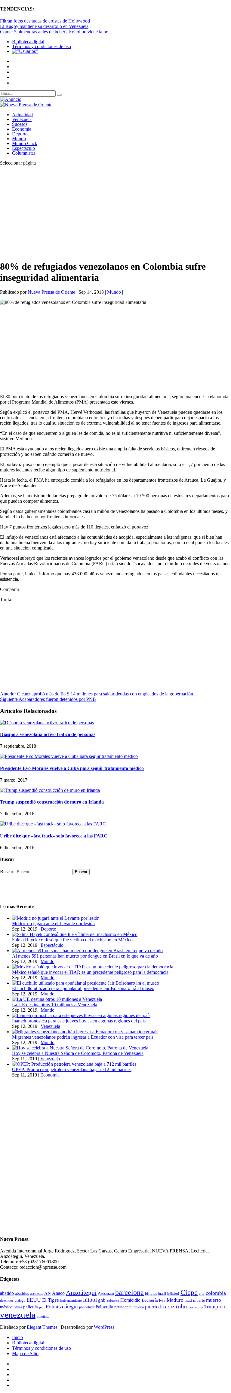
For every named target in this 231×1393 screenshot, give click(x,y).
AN (47, 1293)
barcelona (129, 1292)
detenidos (7, 1300)
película (30, 1306)
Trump (211, 1307)
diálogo (20, 1300)
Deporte (19, 133)
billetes (151, 1293)
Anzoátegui (81, 1292)
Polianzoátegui (62, 1307)
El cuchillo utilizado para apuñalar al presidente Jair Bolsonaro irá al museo (83, 988)
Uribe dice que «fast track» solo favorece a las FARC (53, 835)
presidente (122, 1307)
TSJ (222, 1307)
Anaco (58, 1293)
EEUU (33, 1300)
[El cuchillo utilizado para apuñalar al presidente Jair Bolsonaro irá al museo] (85, 983)
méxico (6, 1307)
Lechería (150, 1300)
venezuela (17, 1314)
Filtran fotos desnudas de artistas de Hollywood (45, 20)
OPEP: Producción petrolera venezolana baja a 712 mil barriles (71, 1069)
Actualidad (22, 114)
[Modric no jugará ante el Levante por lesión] (56, 918)
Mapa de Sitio (25, 1353)
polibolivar (86, 1307)
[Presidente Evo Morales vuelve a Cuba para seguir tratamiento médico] (69, 756)
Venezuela (22, 119)
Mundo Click (24, 143)
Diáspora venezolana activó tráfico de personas (47, 734)
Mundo (19, 138)
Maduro (175, 1300)
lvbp (162, 1300)
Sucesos (19, 124)
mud (188, 1300)
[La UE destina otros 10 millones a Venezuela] (57, 999)
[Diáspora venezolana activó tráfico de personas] (47, 722)
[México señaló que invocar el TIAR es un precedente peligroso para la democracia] (92, 966)
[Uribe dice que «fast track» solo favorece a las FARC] (53, 823)
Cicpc (189, 1292)
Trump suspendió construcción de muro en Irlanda (52, 801)
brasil (162, 1294)
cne (202, 1293)
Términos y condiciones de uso (41, 46)
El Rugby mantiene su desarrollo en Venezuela (44, 26)
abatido (7, 1293)
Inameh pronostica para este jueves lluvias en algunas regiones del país (79, 1020)
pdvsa (18, 1307)
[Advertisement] (115, 213)
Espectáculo (23, 148)
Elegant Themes (42, 1327)
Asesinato (106, 1293)
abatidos (22, 1294)
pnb (42, 1307)
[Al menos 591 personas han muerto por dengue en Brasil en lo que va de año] (87, 950)
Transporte (195, 1307)
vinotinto (43, 1316)
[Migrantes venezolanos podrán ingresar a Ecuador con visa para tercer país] (85, 1031)
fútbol (90, 1300)
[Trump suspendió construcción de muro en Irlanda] (50, 790)
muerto (213, 1300)
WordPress (104, 1327)
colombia (216, 1293)
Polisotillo (104, 1306)
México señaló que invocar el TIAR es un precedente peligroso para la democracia (90, 972)
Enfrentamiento (71, 1301)
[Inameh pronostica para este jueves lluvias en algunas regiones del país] (81, 1015)
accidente (36, 1294)
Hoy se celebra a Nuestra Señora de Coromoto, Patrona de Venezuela (77, 1053)
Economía (21, 129)
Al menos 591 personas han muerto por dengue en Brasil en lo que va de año (85, 955)
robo (181, 1306)
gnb (101, 1300)
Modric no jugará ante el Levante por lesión (53, 923)
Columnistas (23, 153)
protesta (138, 1307)
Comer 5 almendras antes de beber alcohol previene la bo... (56, 31)
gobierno (112, 1300)
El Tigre (50, 1300)
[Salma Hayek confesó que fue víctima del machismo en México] (74, 934)
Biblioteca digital (28, 41)
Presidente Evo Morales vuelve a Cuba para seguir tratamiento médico (72, 768)
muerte (199, 1300)
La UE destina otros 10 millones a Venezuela (54, 1004)
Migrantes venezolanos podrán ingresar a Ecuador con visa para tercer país (82, 1037)
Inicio (17, 1337)
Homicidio (130, 1300)
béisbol (173, 1293)
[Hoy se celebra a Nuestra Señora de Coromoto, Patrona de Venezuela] (80, 1047)
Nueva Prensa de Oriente (51, 292)
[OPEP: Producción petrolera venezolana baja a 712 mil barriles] (74, 1064)
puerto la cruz (159, 1307)
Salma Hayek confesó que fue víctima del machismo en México (72, 939)
